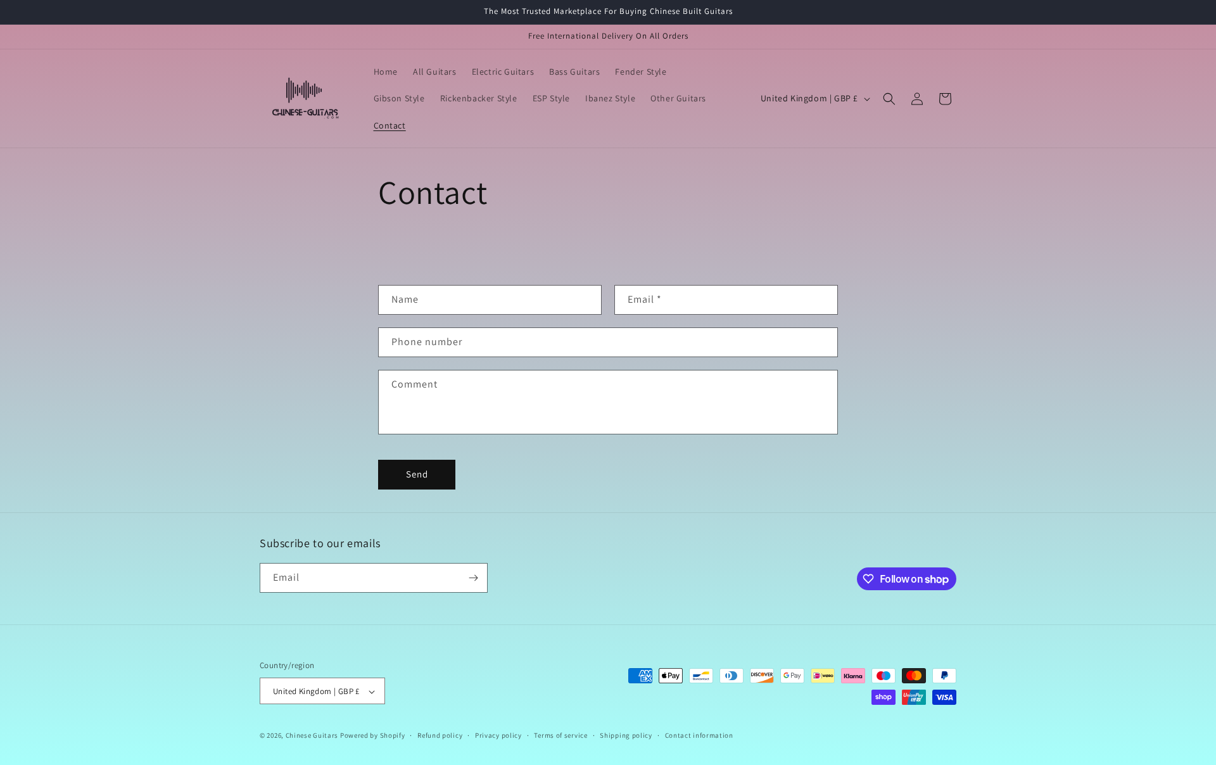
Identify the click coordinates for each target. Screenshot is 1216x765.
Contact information (699, 735)
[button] (889, 99)
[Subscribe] (473, 578)
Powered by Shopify (372, 735)
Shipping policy (626, 735)
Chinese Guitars (312, 735)
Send (417, 474)
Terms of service (560, 735)
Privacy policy (498, 735)
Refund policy (439, 735)
